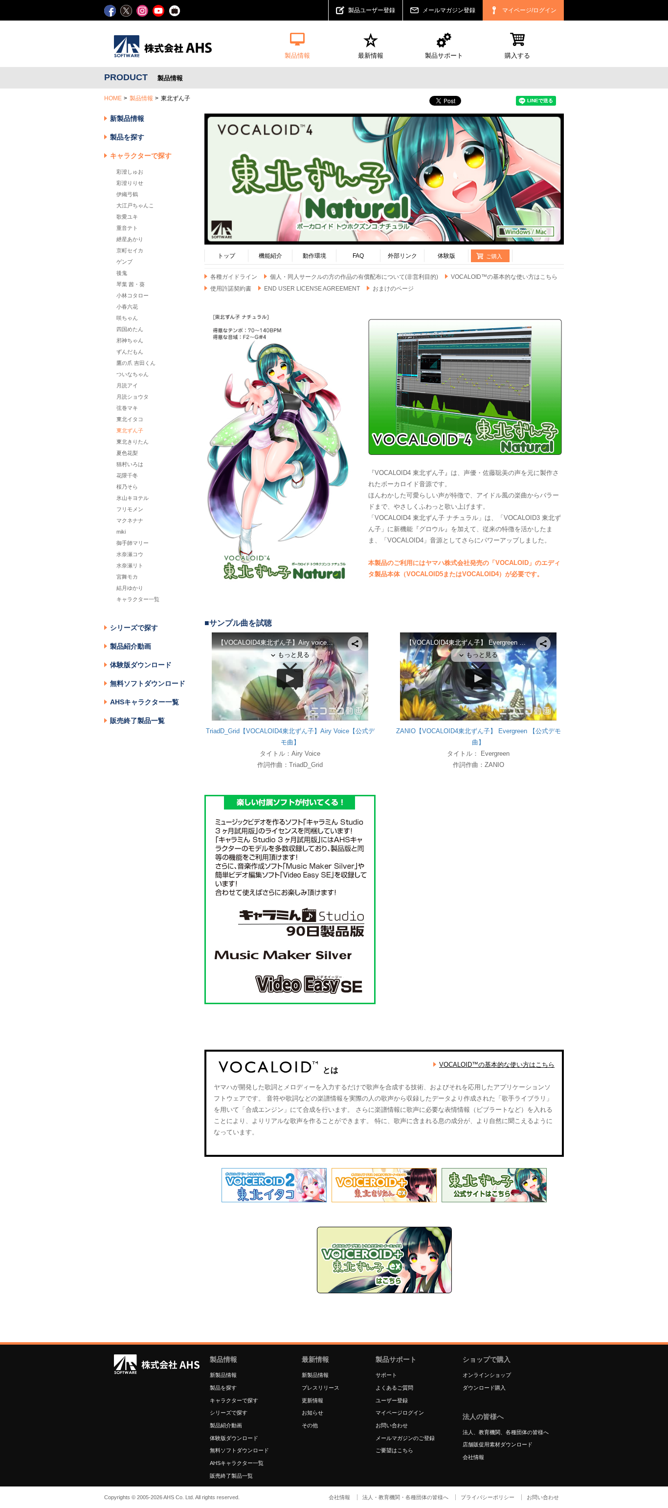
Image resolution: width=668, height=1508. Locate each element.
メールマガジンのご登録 (405, 1438)
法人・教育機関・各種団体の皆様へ (405, 1497)
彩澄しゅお (129, 172)
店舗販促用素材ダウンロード (498, 1444)
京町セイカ (129, 250)
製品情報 (141, 98)
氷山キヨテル (132, 498)
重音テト (127, 228)
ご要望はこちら (394, 1450)
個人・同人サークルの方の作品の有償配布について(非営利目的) (354, 277)
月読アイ (127, 385)
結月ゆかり (129, 588)
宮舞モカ (127, 577)
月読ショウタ (132, 397)
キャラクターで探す (234, 1400)
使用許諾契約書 (230, 289)
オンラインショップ (487, 1375)
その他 (310, 1425)
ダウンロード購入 (484, 1388)
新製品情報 (127, 118)
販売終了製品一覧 (137, 720)
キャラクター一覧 (137, 599)
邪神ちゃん (129, 340)
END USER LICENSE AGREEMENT (312, 289)
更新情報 (312, 1400)
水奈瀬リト (129, 565)
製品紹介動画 (130, 646)
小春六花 (127, 307)
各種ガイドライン (233, 277)
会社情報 (473, 1457)
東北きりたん (132, 442)
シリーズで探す (228, 1413)
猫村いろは (129, 464)
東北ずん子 (129, 430)
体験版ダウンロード (141, 665)
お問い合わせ (392, 1425)
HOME (113, 98)
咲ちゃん (127, 318)
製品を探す (127, 137)
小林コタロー (132, 295)
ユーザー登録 (392, 1400)
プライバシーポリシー (487, 1497)
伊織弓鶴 (127, 194)
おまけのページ (393, 289)
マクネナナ (129, 520)
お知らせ (312, 1413)
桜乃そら (127, 487)
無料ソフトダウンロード (147, 683)
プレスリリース (320, 1388)
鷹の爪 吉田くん (136, 363)
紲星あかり (129, 239)
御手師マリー (132, 543)
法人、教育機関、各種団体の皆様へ (506, 1432)
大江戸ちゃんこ (135, 205)
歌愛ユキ (127, 217)
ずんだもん (129, 352)
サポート (386, 1375)
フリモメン (129, 509)
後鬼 (121, 273)
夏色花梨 (127, 453)
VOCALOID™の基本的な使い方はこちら (504, 277)
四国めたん (129, 329)
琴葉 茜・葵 (130, 284)
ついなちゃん (132, 374)
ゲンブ (124, 262)
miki (121, 532)
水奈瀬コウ (129, 554)
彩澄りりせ (129, 183)
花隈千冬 (127, 475)
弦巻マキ (127, 408)
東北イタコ (129, 419)
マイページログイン (400, 1413)
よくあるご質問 (394, 1388)
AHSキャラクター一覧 (144, 702)
